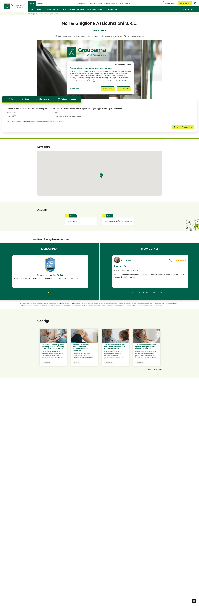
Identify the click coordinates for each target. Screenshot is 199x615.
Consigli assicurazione (107, 10)
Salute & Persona (68, 10)
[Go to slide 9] (162, 293)
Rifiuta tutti (108, 89)
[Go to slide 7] (154, 293)
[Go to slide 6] (151, 293)
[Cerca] (195, 3)
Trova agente (184, 3)
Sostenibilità (125, 3)
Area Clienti (189, 9)
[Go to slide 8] (158, 293)
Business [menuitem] (40, 4)
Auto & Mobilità (37, 10)
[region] (100, 78)
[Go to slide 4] (144, 293)
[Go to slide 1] (46, 293)
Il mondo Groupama (85, 4)
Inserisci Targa (11, 112)
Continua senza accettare (123, 64)
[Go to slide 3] (53, 293)
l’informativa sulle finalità (28, 121)
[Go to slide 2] (49, 293)
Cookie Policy (123, 81)
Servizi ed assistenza (106, 4)
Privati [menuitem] (32, 4)
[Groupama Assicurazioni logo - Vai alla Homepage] (14, 6)
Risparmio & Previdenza (86, 10)
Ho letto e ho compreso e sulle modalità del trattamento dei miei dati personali (36, 121)
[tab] (11, 99)
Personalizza (74, 89)
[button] (149, 369)
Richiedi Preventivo (183, 127)
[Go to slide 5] (147, 293)
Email (56, 112)
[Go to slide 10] (165, 293)
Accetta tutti (123, 89)
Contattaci (169, 3)
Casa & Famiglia (52, 10)
